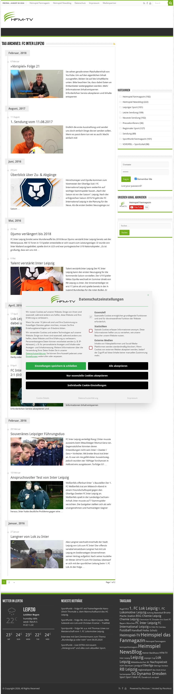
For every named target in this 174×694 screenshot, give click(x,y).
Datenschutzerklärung (36, 353)
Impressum (132, 398)
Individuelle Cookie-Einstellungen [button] (87, 385)
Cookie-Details (42, 398)
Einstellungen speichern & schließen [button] (56, 366)
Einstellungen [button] (32, 356)
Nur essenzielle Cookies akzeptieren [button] (87, 375)
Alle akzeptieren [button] (118, 366)
